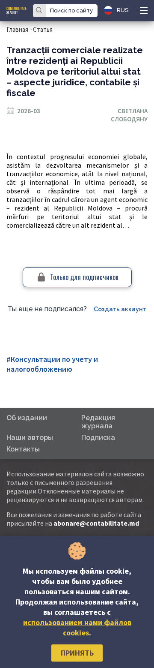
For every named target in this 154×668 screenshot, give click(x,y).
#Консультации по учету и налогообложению (52, 364)
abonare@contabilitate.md (96, 523)
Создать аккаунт (120, 309)
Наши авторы (29, 437)
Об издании (26, 418)
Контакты (23, 449)
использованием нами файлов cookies (77, 627)
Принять (77, 653)
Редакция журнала (98, 422)
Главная (17, 29)
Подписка (98, 437)
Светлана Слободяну (129, 115)
